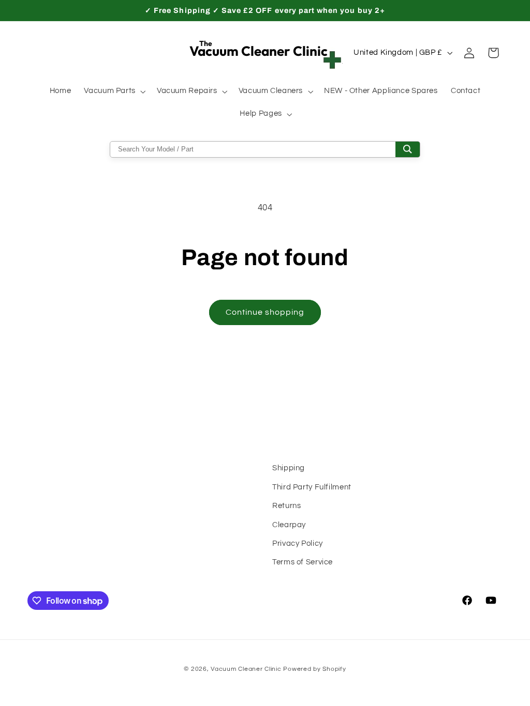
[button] (114, 91)
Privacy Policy (297, 543)
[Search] (407, 149)
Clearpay (289, 525)
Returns (286, 506)
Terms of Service (302, 562)
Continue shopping (265, 312)
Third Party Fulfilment (311, 487)
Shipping (288, 468)
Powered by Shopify (314, 669)
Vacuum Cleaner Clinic (247, 669)
